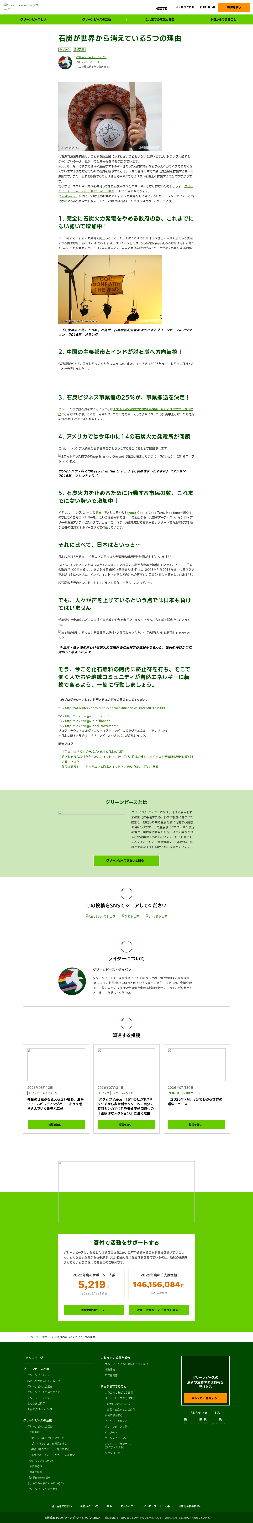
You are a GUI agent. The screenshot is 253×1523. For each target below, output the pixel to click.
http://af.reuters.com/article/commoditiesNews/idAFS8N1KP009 (115, 707)
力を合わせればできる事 (119, 1392)
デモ (98, 512)
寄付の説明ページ (93, 1310)
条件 (109, 1506)
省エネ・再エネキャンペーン (47, 1438)
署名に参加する (114, 1415)
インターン (111, 1432)
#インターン (50, 1093)
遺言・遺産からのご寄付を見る (157, 1310)
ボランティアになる (116, 1438)
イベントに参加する (116, 1421)
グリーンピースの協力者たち (43, 1392)
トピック (65, 49)
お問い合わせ (207, 7)
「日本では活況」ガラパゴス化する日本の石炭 (92, 751)
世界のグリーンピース (40, 1409)
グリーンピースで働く (117, 1426)
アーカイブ (126, 1506)
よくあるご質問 (185, 7)
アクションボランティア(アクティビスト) (119, 1446)
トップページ (30, 1337)
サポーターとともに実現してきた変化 (126, 1364)
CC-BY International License (171, 1518)
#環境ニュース (192, 1093)
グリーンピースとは (38, 1375)
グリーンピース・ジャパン (91, 57)
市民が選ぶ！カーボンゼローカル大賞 (53, 1455)
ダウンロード (112, 1453)
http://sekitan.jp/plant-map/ (87, 716)
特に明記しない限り (115, 1518)
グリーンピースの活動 (40, 1426)
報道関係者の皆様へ (39, 1477)
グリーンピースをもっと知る (125, 860)
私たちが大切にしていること (43, 1381)
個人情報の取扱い (61, 1506)
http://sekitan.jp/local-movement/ (91, 725)
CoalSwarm (68, 196)
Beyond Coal (134, 512)
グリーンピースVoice (39, 1398)
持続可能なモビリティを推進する (50, 1449)
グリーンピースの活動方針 (42, 1489)
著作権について (89, 1506)
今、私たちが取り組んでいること (46, 1483)
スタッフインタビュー (125, 1093)
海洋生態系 (35, 1472)
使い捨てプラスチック (42, 1460)
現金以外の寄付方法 (118, 1404)
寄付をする (234, 7)
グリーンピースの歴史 (40, 1386)
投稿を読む (55, 1124)
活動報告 (110, 1369)
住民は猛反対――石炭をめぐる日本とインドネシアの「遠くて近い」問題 (110, 766)
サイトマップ (148, 1506)
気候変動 (79, 49)
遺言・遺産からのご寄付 (121, 1409)
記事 (45, 1337)
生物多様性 (35, 1466)
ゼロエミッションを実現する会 (49, 1443)
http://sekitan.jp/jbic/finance (87, 720)
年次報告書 (111, 1375)
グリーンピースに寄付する (120, 1398)
